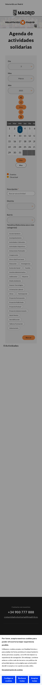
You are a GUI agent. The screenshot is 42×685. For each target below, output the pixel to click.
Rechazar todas (22, 679)
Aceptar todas (34, 679)
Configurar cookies (8, 679)
